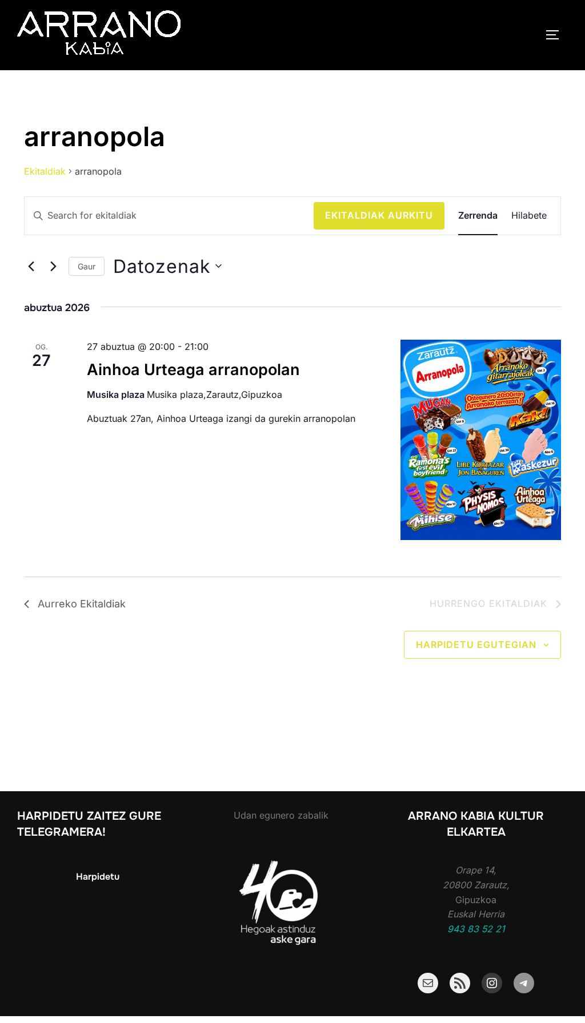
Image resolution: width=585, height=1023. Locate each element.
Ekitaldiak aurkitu (379, 215)
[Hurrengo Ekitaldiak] (53, 266)
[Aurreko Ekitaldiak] (31, 266)
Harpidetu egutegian (476, 644)
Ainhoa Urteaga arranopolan (193, 369)
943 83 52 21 (476, 929)
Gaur (86, 266)
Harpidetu (97, 877)
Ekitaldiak (45, 171)
